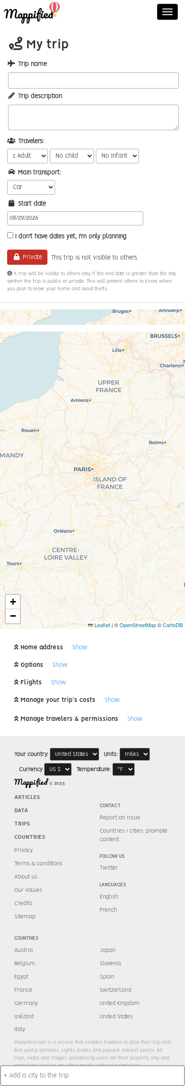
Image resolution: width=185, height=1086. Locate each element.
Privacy (23, 850)
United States (116, 1016)
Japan (108, 950)
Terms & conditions (38, 863)
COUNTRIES (29, 837)
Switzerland (115, 990)
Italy (19, 1029)
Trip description (40, 96)
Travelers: (31, 141)
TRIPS (22, 823)
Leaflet (101, 624)
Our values (28, 890)
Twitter (109, 868)
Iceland (24, 1016)
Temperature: (93, 769)
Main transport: (39, 173)
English (109, 896)
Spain (107, 976)
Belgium (24, 963)
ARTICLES (27, 797)
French (108, 910)
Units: (111, 754)
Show (80, 648)
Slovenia (110, 963)
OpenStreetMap (138, 624)
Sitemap (25, 916)
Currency (31, 769)
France (23, 990)
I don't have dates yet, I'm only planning (71, 236)
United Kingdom (119, 1003)
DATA (21, 810)
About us (25, 877)
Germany (26, 1003)
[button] (13, 602)
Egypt (21, 976)
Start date (32, 204)
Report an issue (120, 817)
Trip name (32, 64)
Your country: (31, 754)
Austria (23, 950)
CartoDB (173, 624)
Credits (23, 903)
